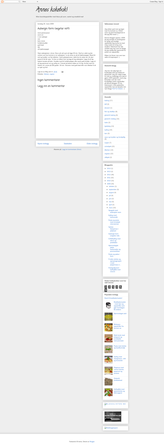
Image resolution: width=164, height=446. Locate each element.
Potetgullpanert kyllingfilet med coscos (114, 270)
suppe (107, 143)
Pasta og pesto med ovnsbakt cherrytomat (114, 222)
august (111, 192)
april (110, 205)
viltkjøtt (107, 157)
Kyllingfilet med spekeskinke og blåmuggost (119, 391)
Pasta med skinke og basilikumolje (120, 347)
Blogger (92, 441)
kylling (107, 130)
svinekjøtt (108, 146)
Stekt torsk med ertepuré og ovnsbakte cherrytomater (119, 338)
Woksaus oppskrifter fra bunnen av (119, 326)
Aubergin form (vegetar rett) (113, 235)
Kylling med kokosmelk (113, 216)
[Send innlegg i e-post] (61, 72)
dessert (107, 108)
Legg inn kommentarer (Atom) (71, 149)
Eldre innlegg (92, 144)
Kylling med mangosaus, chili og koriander (120, 358)
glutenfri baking (110, 115)
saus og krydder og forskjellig (115, 137)
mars (111, 208)
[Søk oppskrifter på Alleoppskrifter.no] (111, 428)
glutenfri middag (110, 119)
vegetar (52, 74)
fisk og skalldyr (110, 111)
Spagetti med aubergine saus (114, 211)
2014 (109, 168)
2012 (109, 174)
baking (107, 100)
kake (106, 122)
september (113, 189)
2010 (109, 181)
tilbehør (46, 74)
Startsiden (68, 144)
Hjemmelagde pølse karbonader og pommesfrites (114, 248)
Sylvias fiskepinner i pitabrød (113, 229)
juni (110, 198)
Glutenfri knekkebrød (118, 379)
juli (110, 195)
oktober (112, 186)
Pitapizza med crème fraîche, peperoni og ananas (119, 370)
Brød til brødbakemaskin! (113, 298)
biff (106, 104)
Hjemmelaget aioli (120, 313)
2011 (109, 178)
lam (106, 133)
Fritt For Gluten (117, 89)
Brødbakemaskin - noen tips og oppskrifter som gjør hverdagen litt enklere (120, 305)
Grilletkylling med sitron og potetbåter (114, 240)
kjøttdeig (108, 126)
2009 (109, 184)
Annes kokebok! (51, 10)
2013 (109, 171)
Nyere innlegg (43, 144)
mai (110, 202)
